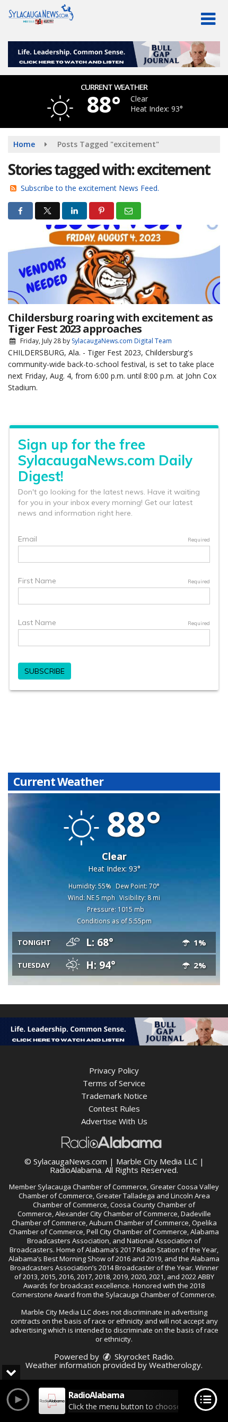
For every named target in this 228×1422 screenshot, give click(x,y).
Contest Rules (114, 1108)
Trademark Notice (114, 1095)
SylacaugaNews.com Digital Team (122, 340)
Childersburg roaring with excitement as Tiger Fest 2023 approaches (110, 323)
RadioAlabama (75, 1169)
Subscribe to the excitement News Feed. (90, 188)
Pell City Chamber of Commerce (136, 1231)
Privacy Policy (114, 1070)
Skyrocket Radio (142, 1356)
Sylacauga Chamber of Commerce (92, 1186)
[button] (208, 19)
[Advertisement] (114, 54)
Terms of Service (114, 1083)
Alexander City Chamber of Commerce (116, 1213)
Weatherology (175, 1365)
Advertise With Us (114, 1121)
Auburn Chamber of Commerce (139, 1222)
